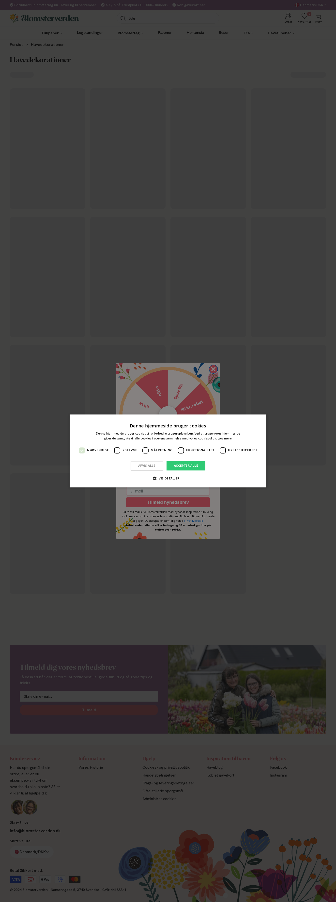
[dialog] (168, 450)
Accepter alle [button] (186, 466)
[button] (168, 478)
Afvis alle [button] (146, 466)
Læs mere (225, 439)
